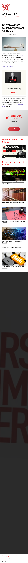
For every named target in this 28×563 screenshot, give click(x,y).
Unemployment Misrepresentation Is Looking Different (13, 221)
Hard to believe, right (7, 66)
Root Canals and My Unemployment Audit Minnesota (13, 267)
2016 (22, 56)
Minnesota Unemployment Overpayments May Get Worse (13, 182)
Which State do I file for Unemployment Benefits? (12, 242)
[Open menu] (2, 20)
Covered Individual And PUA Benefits (11, 248)
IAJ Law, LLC (9, 14)
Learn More (14, 129)
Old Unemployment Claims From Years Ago (13, 202)
